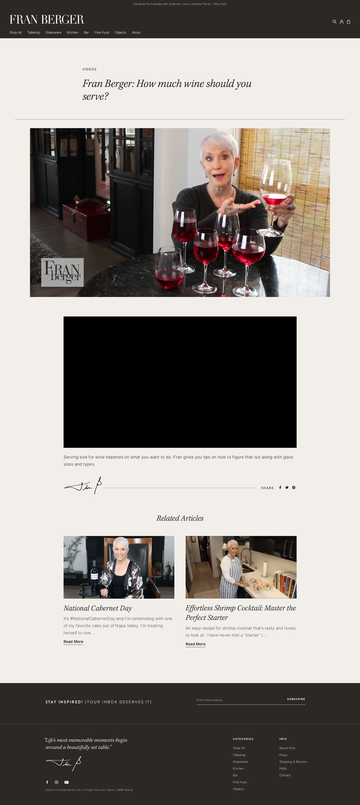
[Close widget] (254, 375)
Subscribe (212, 425)
